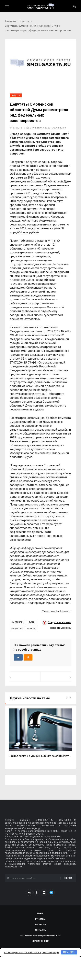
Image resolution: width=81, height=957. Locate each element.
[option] (40, 735)
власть (31, 629)
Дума (31, 622)
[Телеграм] (51, 892)
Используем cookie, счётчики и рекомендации (31, 952)
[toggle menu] (7, 6)
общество (16, 629)
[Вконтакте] (29, 892)
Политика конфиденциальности (40, 935)
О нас (40, 913)
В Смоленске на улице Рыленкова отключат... (40, 756)
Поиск (68, 878)
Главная (10, 21)
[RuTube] (44, 892)
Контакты (40, 930)
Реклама (40, 919)
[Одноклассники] (36, 892)
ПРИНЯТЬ (69, 952)
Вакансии (40, 924)
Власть (24, 21)
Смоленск (16, 622)
